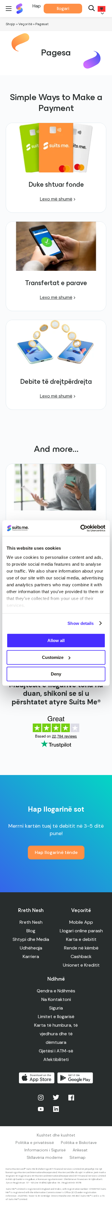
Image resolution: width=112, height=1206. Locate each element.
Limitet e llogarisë (56, 1017)
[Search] (91, 8)
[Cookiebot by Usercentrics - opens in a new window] (80, 528)
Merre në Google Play (75, 1077)
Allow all (56, 640)
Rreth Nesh (31, 922)
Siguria (56, 1008)
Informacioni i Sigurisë (45, 1150)
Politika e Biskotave (79, 1143)
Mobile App (81, 922)
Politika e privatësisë (35, 1143)
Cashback (81, 956)
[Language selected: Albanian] (100, 9)
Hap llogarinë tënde (56, 852)
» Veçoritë (24, 24)
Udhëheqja (31, 948)
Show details (80, 623)
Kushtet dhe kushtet (56, 1135)
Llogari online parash (81, 931)
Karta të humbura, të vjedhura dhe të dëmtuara (56, 1033)
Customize (52, 657)
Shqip (10, 24)
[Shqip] (100, 9)
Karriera (31, 956)
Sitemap (77, 1157)
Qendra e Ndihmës (56, 991)
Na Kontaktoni (56, 999)
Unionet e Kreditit (81, 965)
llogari (63, 8)
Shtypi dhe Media (31, 939)
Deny (56, 673)
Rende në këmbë (81, 948)
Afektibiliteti (56, 1059)
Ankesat (80, 1150)
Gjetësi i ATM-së (56, 1051)
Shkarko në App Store (37, 1077)
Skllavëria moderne (45, 1157)
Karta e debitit (81, 939)
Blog (30, 931)
